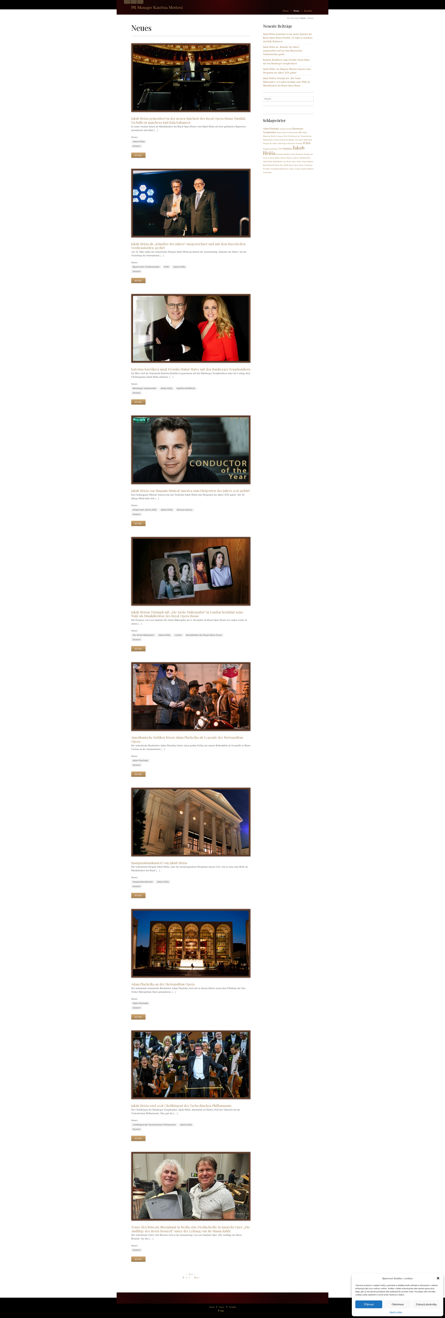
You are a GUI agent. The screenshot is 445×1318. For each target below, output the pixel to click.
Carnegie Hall (281, 136)
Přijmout (369, 1304)
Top (222, 1310)
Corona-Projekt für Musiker (284, 139)
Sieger (291, 169)
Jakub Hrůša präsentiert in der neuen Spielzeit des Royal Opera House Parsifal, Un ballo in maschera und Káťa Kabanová (188, 120)
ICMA (166, 267)
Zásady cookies (396, 1312)
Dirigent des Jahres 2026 (144, 510)
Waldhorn (309, 169)
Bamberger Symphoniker (144, 388)
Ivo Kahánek (285, 148)
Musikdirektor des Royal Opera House (204, 635)
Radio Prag (279, 165)
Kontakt (308, 10)
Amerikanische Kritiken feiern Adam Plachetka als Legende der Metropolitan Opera (187, 739)
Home (286, 10)
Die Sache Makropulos (143, 635)
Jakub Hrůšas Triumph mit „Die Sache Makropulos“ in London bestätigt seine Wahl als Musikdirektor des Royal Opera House (187, 614)
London (178, 635)
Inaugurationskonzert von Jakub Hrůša (159, 863)
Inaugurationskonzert (143, 882)
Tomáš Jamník (300, 169)
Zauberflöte (267, 172)
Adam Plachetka (140, 760)
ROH (286, 165)
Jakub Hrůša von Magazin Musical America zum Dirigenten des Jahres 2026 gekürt (190, 490)
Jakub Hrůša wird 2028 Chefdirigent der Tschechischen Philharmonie (181, 1105)
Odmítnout (398, 1304)
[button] (438, 1278)
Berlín (273, 136)
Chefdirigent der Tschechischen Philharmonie (154, 1125)
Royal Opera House (296, 165)
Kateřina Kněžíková (186, 388)
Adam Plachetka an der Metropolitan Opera (163, 984)
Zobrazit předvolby (426, 1304)
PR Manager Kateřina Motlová (157, 7)
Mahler (277, 158)
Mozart (283, 158)
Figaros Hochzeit (288, 143)
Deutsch (136, 146)
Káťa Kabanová (298, 154)
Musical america (184, 510)
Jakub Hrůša (139, 141)
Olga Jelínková (307, 161)
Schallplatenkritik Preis (280, 169)
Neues (296, 10)
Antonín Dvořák (286, 129)
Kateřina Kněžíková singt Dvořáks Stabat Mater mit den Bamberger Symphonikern (190, 369)
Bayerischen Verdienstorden (146, 267)
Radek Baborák (268, 165)
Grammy (299, 143)
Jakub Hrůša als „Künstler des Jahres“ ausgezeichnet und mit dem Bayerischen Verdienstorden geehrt (188, 246)
